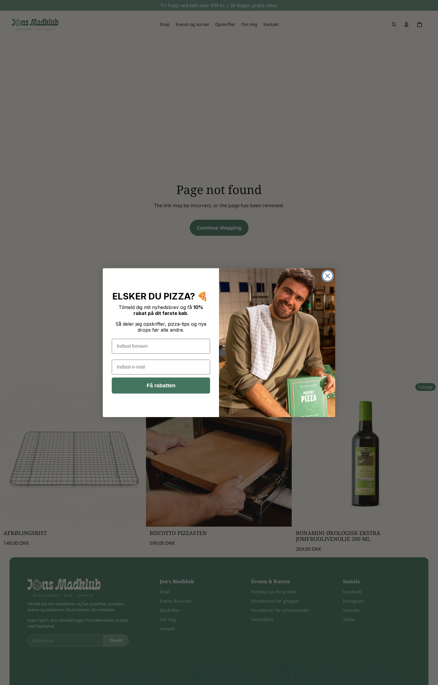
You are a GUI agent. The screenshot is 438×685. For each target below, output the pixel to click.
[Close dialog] (327, 276)
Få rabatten (161, 385)
